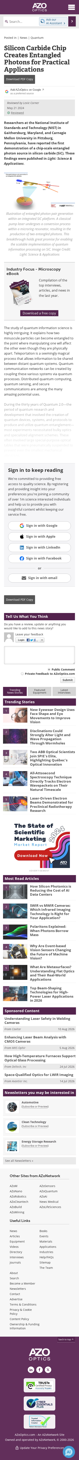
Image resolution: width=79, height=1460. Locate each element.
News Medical (49, 1202)
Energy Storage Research (39, 1141)
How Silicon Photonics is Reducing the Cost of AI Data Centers (50, 890)
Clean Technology (34, 1122)
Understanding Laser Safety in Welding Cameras (37, 1020)
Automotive (30, 1102)
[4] (15, 778)
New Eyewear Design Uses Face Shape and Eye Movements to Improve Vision (52, 715)
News (23, 38)
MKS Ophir (19, 1048)
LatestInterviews (64, 691)
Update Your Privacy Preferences (41, 1448)
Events (44, 1236)
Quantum (37, 38)
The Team (46, 1268)
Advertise (16, 1299)
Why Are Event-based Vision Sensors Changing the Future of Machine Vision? (50, 952)
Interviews (17, 1257)
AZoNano (16, 1191)
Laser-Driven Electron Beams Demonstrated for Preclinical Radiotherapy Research (51, 804)
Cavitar (16, 1029)
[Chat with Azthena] (69, 1452)
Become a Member (22, 1283)
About (14, 1273)
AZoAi (43, 1196)
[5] (15, 803)
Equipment (17, 1241)
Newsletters (18, 1289)
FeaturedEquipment (39, 691)
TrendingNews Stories (15, 691)
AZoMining (17, 1212)
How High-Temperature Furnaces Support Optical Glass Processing (40, 1058)
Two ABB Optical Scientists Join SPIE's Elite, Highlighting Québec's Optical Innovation (52, 757)
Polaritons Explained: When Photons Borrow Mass (49, 930)
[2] (15, 736)
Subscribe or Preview (35, 1106)
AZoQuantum (49, 1191)
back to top (65, 1339)
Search (14, 1278)
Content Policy (19, 1319)
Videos (14, 1247)
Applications (48, 1247)
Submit (68, 680)
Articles (15, 1236)
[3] (15, 757)
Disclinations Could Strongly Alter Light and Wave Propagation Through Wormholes (50, 736)
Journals (15, 1262)
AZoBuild (16, 1207)
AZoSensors (47, 1186)
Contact (15, 1294)
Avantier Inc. (20, 1081)
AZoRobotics (18, 1196)
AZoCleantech (19, 1202)
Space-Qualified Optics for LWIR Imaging (38, 1074)
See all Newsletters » (19, 1161)
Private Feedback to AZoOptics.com (50, 674)
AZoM (13, 1186)
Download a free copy (39, 313)
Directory (16, 1252)
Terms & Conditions (23, 1304)
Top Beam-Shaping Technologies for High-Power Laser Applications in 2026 (51, 994)
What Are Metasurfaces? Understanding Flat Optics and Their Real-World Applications (52, 973)
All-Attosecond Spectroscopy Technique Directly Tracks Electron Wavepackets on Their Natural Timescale (51, 781)
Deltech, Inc (19, 1066)
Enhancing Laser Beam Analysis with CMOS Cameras (35, 1039)
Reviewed (17, 113)
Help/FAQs (47, 1257)
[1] (15, 715)
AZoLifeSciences (50, 1207)
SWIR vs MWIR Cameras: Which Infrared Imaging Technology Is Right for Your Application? (50, 911)
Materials (46, 1241)
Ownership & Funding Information (25, 1326)
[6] (15, 993)
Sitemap (45, 1262)
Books (43, 1231)
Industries (46, 1252)
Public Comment (63, 669)
